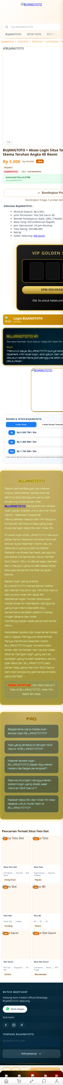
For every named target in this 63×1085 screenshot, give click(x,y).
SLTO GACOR (52, 41)
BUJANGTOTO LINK (14, 1041)
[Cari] (6, 27)
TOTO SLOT (53, 34)
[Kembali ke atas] (56, 1061)
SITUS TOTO (34, 34)
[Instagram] (14, 1025)
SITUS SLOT (37, 41)
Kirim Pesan (17, 1009)
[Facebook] (6, 1025)
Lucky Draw (21, 425)
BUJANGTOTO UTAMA (15, 1046)
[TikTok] (22, 1025)
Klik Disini (39, 236)
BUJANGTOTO (13, 34)
